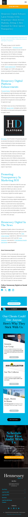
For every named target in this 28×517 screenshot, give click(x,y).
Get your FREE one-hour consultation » (14, 457)
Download (9, 309)
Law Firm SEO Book (7, 500)
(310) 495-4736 (14, 486)
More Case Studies (14, 419)
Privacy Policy (9, 514)
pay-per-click (10, 108)
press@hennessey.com (14, 303)
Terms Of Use (15, 514)
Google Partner (6, 91)
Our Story (4, 489)
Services (4, 497)
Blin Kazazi (4, 139)
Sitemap (19, 514)
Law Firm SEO (5, 492)
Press (4, 37)
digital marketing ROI (10, 67)
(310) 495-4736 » (14, 6)
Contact (4, 502)
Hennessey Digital (17, 47)
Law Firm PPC (5, 495)
